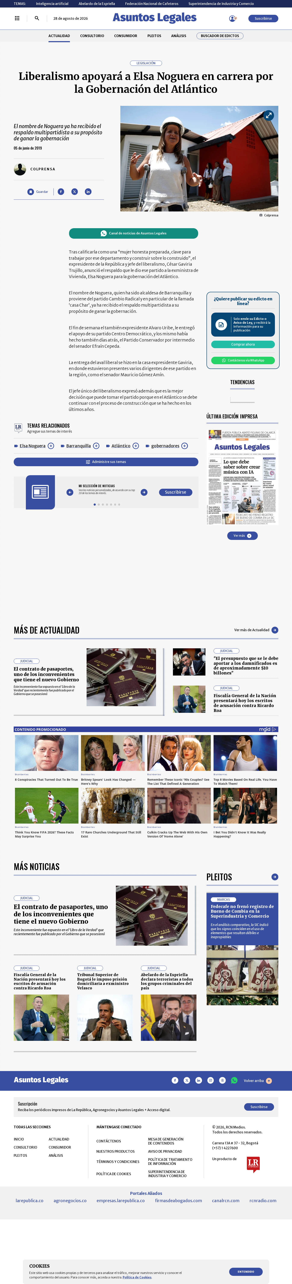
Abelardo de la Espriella (97, 4)
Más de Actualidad (47, 630)
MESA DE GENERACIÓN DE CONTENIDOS (165, 1141)
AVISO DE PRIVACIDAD (165, 1151)
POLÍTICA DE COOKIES (113, 1174)
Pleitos (219, 877)
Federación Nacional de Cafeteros (151, 4)
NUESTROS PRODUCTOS (115, 1151)
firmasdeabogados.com (178, 1200)
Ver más (239, 536)
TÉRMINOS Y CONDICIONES (117, 1162)
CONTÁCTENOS (108, 1141)
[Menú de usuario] (232, 19)
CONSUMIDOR (125, 36)
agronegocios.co (70, 1200)
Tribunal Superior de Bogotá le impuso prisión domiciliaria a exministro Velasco (103, 981)
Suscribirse (263, 18)
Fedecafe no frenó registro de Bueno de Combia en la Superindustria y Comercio (242, 911)
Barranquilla (78, 445)
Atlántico (121, 445)
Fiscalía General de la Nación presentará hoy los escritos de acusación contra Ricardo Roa (245, 703)
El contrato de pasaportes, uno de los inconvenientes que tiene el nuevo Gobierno (46, 674)
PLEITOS (154, 36)
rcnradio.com (263, 1200)
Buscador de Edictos (220, 36)
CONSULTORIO (92, 36)
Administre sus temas (109, 462)
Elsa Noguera (33, 445)
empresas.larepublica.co (121, 1200)
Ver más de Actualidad (251, 630)
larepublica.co (29, 1200)
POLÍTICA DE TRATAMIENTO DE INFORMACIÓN (170, 1162)
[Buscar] (37, 18)
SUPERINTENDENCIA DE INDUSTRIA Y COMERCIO (167, 1174)
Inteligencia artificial (52, 4)
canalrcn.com (225, 1200)
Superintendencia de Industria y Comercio (221, 4)
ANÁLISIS (178, 36)
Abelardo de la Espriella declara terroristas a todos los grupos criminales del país (167, 981)
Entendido (246, 1271)
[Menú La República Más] (17, 18)
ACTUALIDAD (59, 36)
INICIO (19, 1139)
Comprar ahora (243, 344)
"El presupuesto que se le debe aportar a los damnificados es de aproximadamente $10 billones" (246, 666)
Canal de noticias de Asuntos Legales (138, 233)
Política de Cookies (137, 1277)
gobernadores (165, 445)
